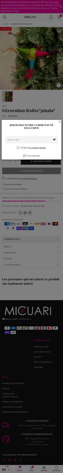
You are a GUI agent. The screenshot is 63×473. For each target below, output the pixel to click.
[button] (54, 139)
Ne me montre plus (33, 156)
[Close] (59, 121)
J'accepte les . (33, 148)
